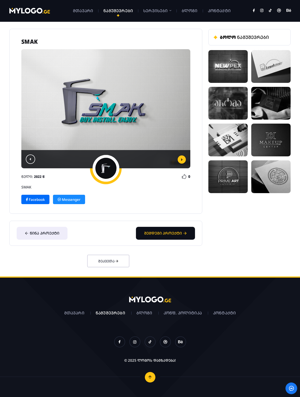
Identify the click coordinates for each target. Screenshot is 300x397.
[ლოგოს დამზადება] (29, 12)
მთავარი (83, 10)
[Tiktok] (270, 10)
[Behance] (289, 10)
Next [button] (182, 159)
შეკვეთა (107, 261)
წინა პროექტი (44, 233)
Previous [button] (30, 159)
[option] (105, 108)
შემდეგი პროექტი (163, 233)
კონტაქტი (219, 10)
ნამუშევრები (118, 10)
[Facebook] (254, 10)
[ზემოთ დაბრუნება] (150, 377)
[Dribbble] (279, 10)
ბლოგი (190, 10)
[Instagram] (261, 10)
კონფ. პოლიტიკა (183, 313)
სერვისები (156, 10)
